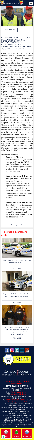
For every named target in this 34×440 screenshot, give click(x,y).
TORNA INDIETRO (9, 30)
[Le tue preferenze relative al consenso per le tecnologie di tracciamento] (3, 436)
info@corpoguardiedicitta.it (18, 392)
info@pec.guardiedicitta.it (18, 394)
